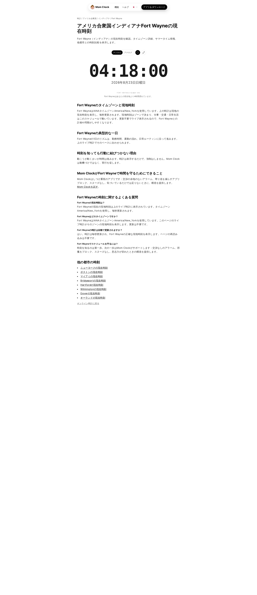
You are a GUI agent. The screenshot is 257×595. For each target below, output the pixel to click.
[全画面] (143, 52)
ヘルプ (125, 7)
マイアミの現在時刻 (91, 276)
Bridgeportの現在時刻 (93, 280)
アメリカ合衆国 (90, 18)
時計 (79, 18)
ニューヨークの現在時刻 (94, 267)
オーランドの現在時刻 (92, 297)
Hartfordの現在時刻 (91, 284)
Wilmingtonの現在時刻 (93, 289)
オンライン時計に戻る (88, 303)
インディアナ (104, 18)
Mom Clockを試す (87, 186)
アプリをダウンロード (154, 7)
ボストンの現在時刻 (91, 272)
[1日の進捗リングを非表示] (137, 52)
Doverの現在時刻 (90, 293)
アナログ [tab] (128, 52)
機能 (117, 7)
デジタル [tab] (117, 52)
